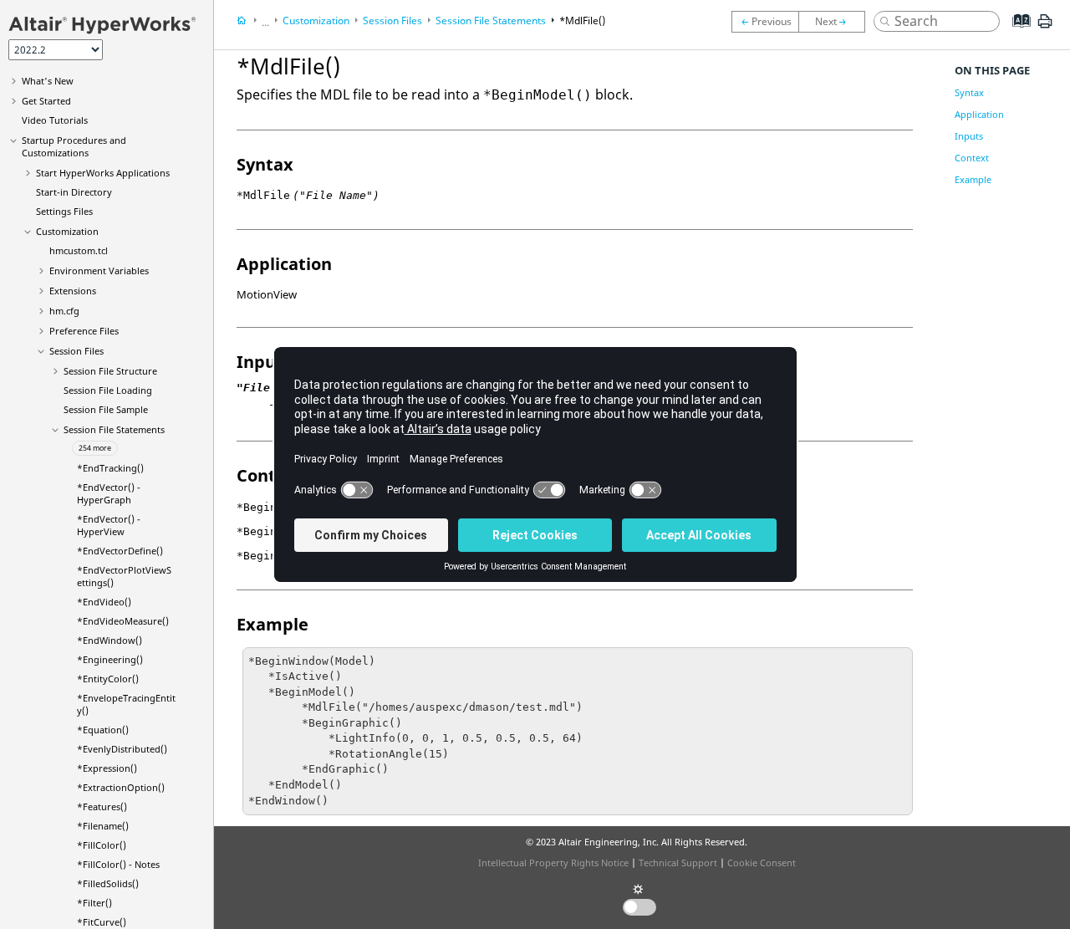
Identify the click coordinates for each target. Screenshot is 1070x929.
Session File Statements (114, 429)
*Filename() (103, 825)
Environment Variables (99, 270)
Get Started (46, 100)
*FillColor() (101, 845)
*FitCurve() (101, 922)
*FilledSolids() (108, 883)
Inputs (969, 136)
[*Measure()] (836, 22)
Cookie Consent (761, 862)
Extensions (72, 290)
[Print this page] (1045, 27)
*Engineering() (110, 659)
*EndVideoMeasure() (123, 621)
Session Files (76, 351)
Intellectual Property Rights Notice (553, 862)
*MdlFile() (582, 20)
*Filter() (94, 902)
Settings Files (64, 211)
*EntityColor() (108, 678)
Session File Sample (106, 409)
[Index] (1016, 33)
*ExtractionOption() (121, 787)
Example (973, 179)
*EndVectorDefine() (120, 550)
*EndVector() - (108, 493)
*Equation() (103, 729)
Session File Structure (110, 371)
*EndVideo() (104, 601)
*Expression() (107, 768)
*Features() (102, 806)
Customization (67, 231)
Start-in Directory (74, 192)
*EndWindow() (109, 640)
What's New (48, 80)
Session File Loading (108, 390)
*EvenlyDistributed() (122, 749)
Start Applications (103, 172)
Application (979, 114)
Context (972, 157)
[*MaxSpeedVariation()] (764, 22)
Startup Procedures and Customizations (74, 146)
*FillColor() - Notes (118, 864)
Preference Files (84, 330)
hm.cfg (64, 310)
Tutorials (55, 120)
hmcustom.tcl (78, 250)
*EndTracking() (110, 468)
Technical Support (678, 862)
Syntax (969, 92)
